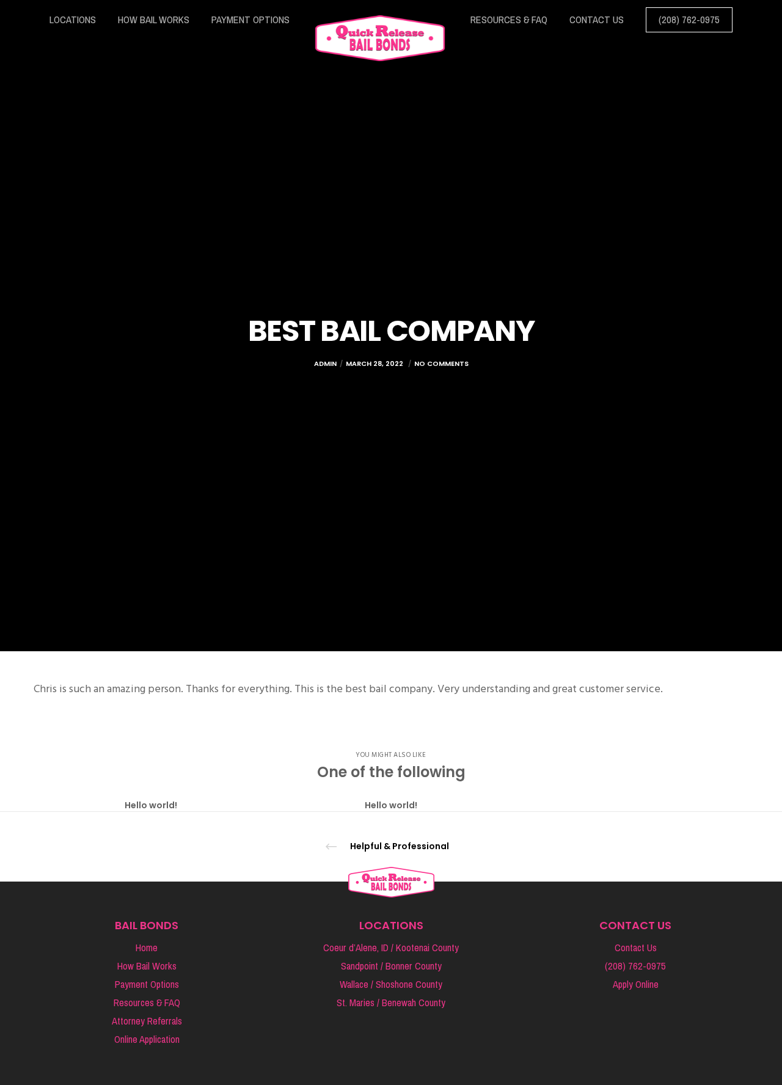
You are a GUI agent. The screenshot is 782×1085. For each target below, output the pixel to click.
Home (147, 947)
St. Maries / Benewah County (391, 1002)
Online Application (147, 1039)
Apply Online (636, 984)
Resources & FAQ (147, 1002)
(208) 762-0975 (635, 966)
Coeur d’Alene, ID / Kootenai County (391, 947)
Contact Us (636, 947)
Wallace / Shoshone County (391, 984)
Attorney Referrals (147, 1021)
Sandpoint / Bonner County (391, 966)
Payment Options (147, 984)
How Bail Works (147, 966)
